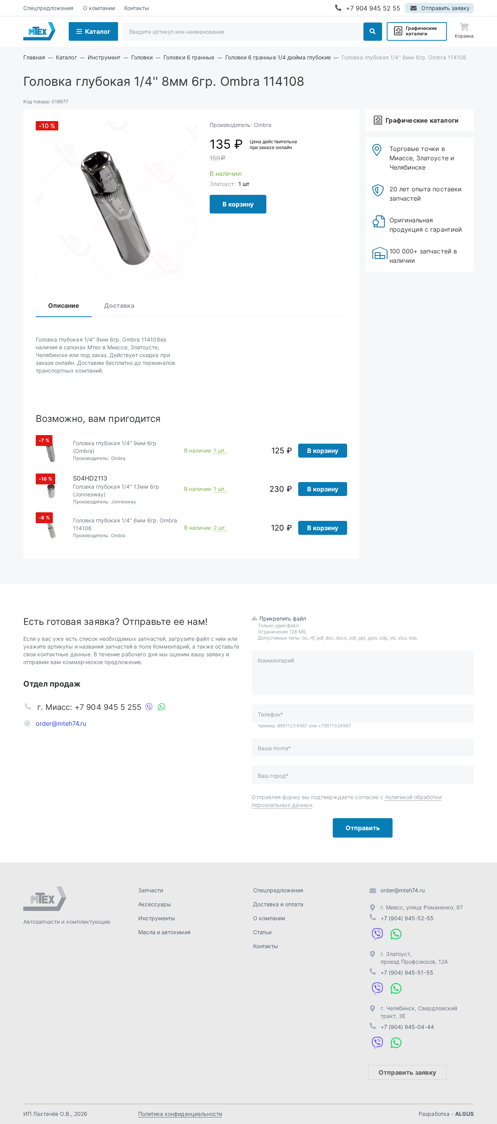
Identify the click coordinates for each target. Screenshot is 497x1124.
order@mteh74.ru (61, 723)
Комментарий (276, 660)
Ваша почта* (274, 748)
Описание (63, 305)
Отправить (363, 828)
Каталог (97, 31)
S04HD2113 (90, 478)
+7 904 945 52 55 (373, 8)
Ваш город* (273, 775)
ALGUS (464, 1113)
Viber (149, 707)
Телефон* (270, 714)
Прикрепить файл (282, 618)
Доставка (119, 305)
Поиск (372, 32)
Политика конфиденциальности (180, 1113)
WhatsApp (161, 707)
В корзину (238, 204)
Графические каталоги (421, 30)
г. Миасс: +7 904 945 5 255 (89, 707)
